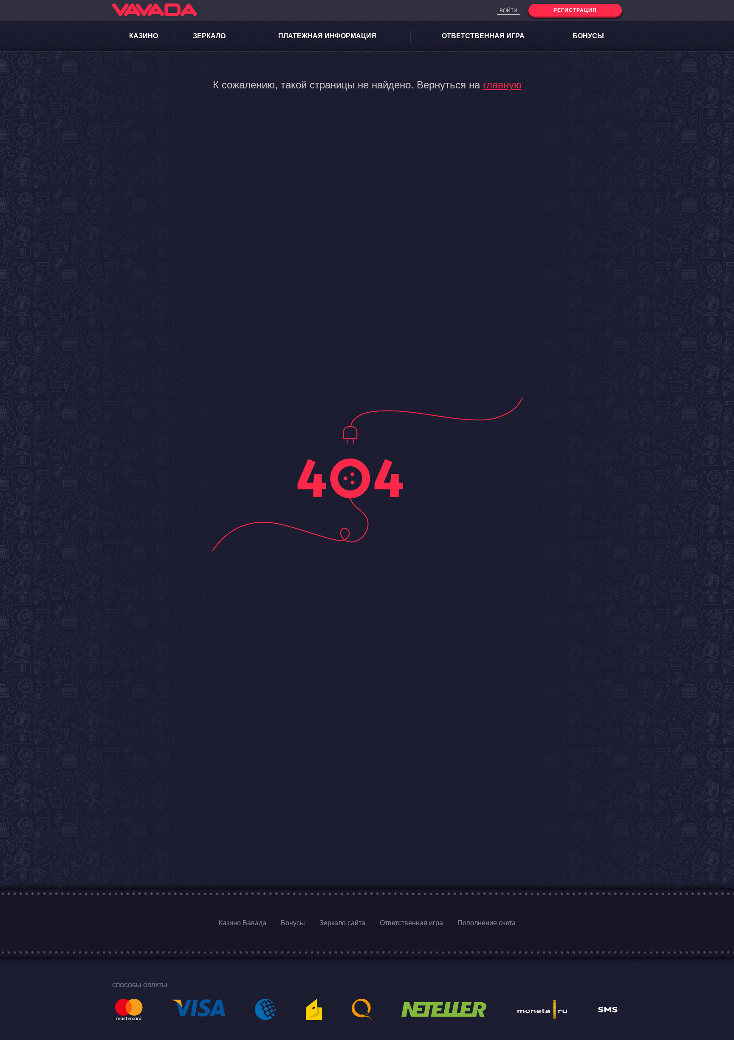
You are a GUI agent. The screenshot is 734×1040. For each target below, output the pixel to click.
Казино (143, 36)
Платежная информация (327, 36)
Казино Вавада (242, 923)
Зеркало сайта (342, 923)
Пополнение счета (486, 923)
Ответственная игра (483, 36)
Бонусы (588, 36)
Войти (508, 11)
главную (502, 85)
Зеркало (209, 36)
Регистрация (575, 10)
